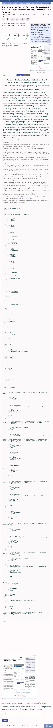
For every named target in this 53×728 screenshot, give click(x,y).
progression (42, 36)
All (28, 75)
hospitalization (35, 36)
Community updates (15, 703)
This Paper (19, 75)
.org (15, 1)
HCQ (33, 24)
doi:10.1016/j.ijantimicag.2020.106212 (11, 180)
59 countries (38, 32)
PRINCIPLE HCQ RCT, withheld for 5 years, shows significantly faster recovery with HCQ (23, 3)
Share (10, 725)
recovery (33, 37)
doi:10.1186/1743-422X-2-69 (28, 198)
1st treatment (34, 27)
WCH (29, 709)
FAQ (22, 725)
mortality (41, 34)
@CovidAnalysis (16, 725)
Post (5, 725)
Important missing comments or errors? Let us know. (14, 30)
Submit (5, 720)
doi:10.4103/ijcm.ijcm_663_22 (32, 14)
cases (37, 37)
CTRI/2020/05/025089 (44, 14)
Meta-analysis (41, 72)
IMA (25, 709)
